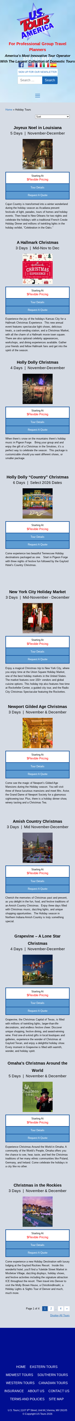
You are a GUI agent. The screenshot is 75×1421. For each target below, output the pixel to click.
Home (8, 109)
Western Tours (20, 1383)
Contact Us (58, 1391)
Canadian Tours (53, 1383)
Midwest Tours (19, 1375)
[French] (39, 65)
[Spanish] (53, 65)
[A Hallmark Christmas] (38, 268)
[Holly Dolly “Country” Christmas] (38, 503)
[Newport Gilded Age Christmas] (38, 732)
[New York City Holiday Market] (38, 618)
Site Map (56, 1399)
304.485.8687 (37, 58)
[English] (31, 65)
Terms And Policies (27, 1399)
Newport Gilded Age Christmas (37, 706)
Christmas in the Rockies (38, 1185)
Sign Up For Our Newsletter (37, 72)
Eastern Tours (44, 1367)
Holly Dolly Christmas (37, 362)
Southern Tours (52, 1375)
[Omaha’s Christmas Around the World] (38, 1096)
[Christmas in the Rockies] (38, 1211)
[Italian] (46, 65)
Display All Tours (60, 1315)
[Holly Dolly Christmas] (38, 388)
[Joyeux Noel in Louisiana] (38, 154)
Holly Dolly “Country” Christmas (38, 477)
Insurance (14, 1391)
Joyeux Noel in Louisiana (38, 127)
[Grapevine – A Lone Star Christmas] (38, 969)
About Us (36, 1391)
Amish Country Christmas (37, 821)
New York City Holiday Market (37, 592)
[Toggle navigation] (37, 95)
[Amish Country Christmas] (38, 847)
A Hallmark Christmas (37, 242)
